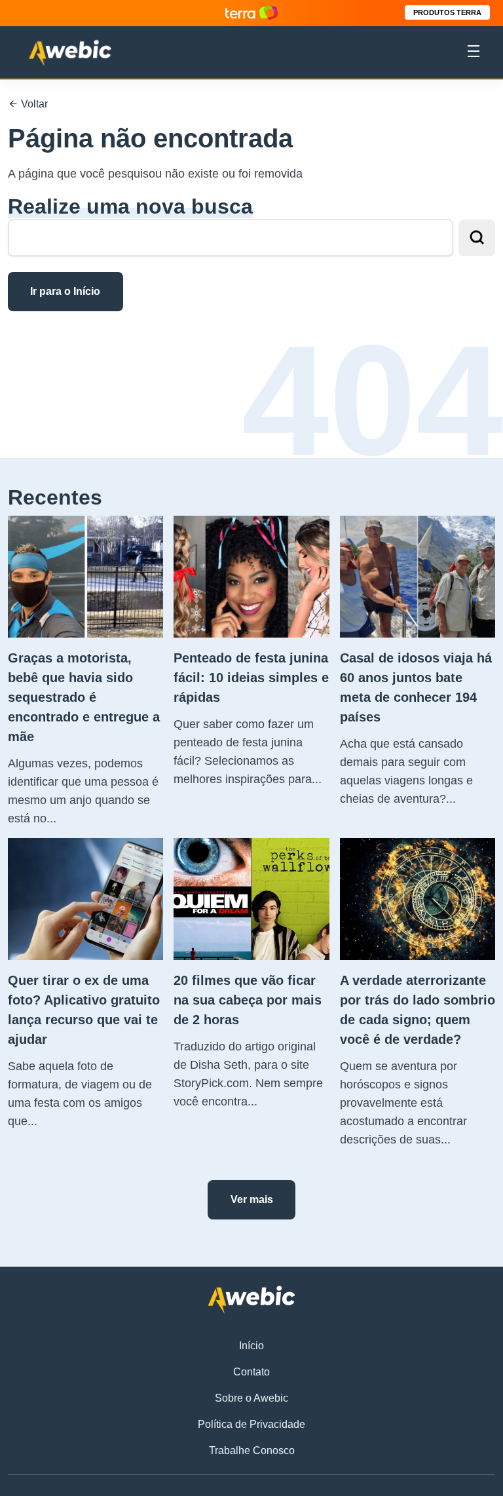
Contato (251, 1371)
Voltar (33, 103)
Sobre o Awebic (251, 1398)
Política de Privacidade (251, 1424)
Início (251, 1345)
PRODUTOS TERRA (447, 12)
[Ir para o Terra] (251, 12)
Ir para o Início (65, 291)
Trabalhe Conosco (252, 1450)
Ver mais (252, 1199)
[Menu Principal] (473, 53)
